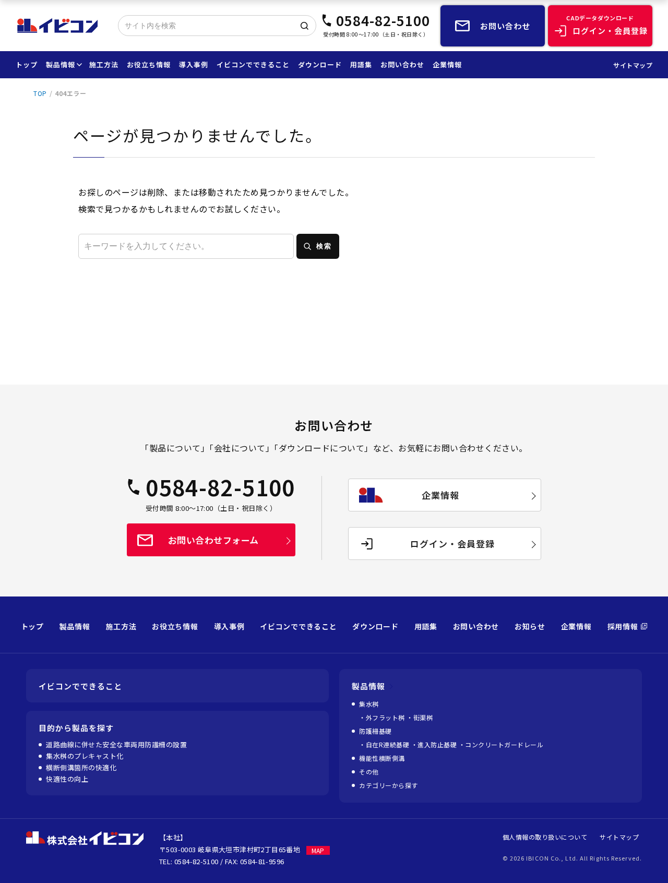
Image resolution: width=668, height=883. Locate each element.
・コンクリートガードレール (501, 744)
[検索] (304, 25)
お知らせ (530, 626)
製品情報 (60, 64)
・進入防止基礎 (435, 744)
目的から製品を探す (76, 727)
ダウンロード (320, 64)
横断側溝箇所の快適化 (81, 767)
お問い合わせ (402, 64)
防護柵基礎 (375, 730)
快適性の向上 (67, 779)
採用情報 (622, 626)
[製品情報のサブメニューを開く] (78, 64)
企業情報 (447, 64)
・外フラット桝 (383, 717)
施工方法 (103, 64)
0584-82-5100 (383, 20)
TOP (40, 93)
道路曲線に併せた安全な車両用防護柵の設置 (116, 744)
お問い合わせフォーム (213, 539)
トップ (27, 64)
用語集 (361, 64)
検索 (324, 246)
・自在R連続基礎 (385, 744)
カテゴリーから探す (388, 785)
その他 (369, 771)
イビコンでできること (253, 64)
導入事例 (193, 64)
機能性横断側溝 (382, 758)
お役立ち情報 (149, 64)
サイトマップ (632, 65)
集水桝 (369, 703)
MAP (318, 850)
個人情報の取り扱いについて (545, 836)
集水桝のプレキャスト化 (85, 756)
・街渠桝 (420, 717)
